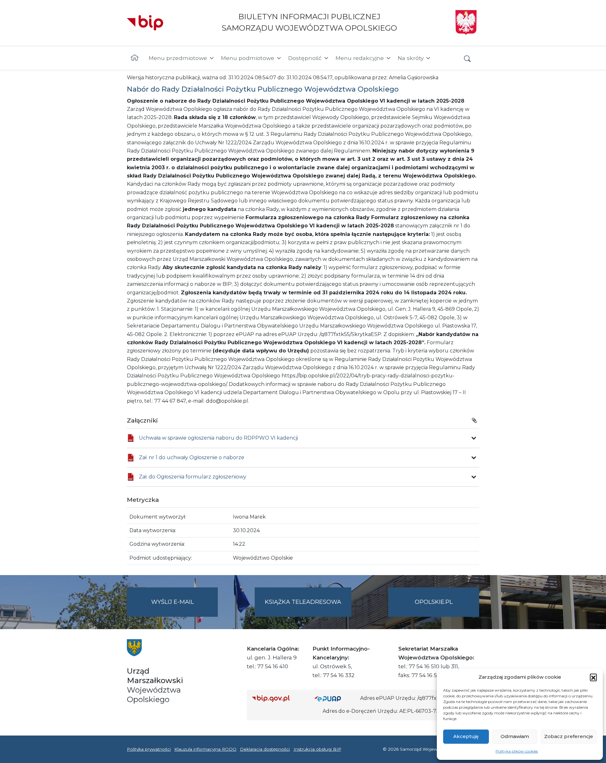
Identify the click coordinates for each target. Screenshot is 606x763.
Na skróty (411, 58)
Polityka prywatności (149, 749)
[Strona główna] (134, 58)
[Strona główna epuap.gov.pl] (334, 698)
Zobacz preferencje (568, 736)
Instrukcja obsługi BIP (317, 749)
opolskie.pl (434, 601)
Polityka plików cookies (517, 751)
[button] (593, 677)
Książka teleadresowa (303, 601)
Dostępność (305, 58)
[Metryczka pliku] (473, 438)
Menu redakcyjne (360, 58)
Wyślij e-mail (184, 607)
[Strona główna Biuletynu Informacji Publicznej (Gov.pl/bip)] (278, 698)
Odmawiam (515, 736)
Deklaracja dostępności (265, 749)
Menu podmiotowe (247, 58)
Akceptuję (465, 736)
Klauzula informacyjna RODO (205, 749)
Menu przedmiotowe (178, 58)
